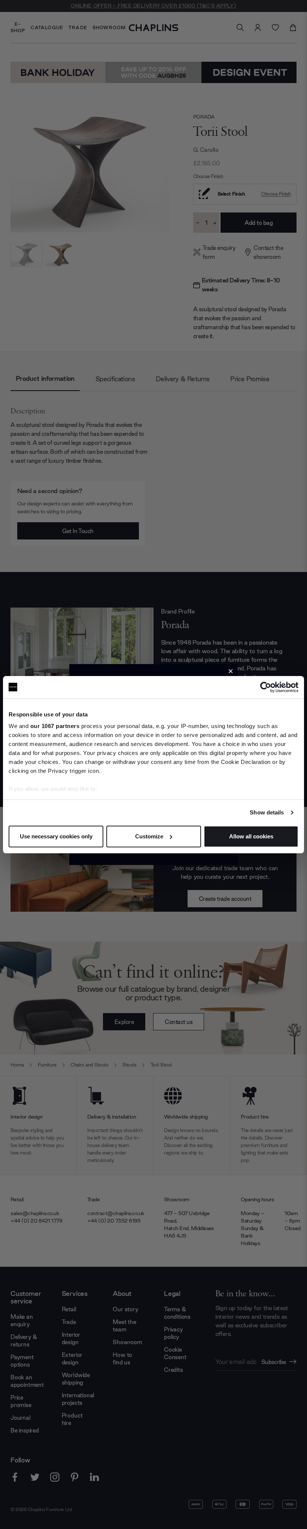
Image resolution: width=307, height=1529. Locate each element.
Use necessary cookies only (56, 836)
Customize (149, 836)
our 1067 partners (55, 726)
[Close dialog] (231, 671)
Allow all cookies (251, 836)
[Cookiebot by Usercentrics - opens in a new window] (265, 687)
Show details (267, 812)
